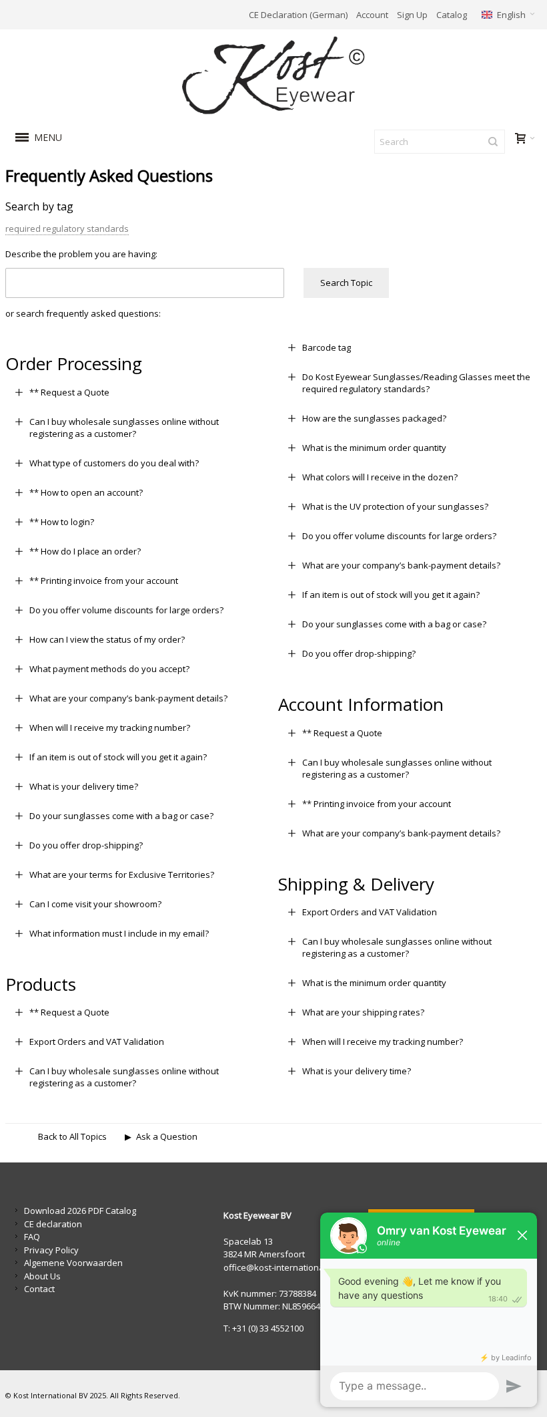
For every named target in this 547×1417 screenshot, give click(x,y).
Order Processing (73, 363)
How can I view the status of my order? (107, 639)
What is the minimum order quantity (374, 448)
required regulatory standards (67, 228)
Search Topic (346, 283)
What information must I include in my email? (119, 933)
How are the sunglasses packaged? (374, 418)
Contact (39, 1289)
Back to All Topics (72, 1136)
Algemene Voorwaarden (73, 1263)
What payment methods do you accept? (109, 669)
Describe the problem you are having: (81, 254)
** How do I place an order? (85, 551)
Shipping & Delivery (356, 884)
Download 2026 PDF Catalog (80, 1211)
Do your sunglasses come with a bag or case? (121, 816)
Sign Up (412, 15)
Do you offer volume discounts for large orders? (126, 610)
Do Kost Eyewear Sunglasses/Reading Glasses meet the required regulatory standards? (416, 383)
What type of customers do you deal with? (114, 463)
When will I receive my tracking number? (109, 728)
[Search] (493, 141)
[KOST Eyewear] (273, 76)
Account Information (361, 704)
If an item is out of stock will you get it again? (118, 757)
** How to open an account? (86, 492)
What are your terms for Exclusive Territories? (121, 875)
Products (40, 984)
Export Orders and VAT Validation (96, 1042)
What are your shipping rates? (363, 1012)
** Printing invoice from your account (103, 581)
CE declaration (53, 1224)
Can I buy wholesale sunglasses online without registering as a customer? (124, 428)
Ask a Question (166, 1136)
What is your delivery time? (83, 786)
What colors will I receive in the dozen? (380, 477)
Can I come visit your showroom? (95, 904)
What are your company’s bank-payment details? (128, 698)
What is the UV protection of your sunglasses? (395, 506)
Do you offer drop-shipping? (86, 845)
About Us (42, 1276)
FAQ (32, 1237)
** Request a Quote (69, 392)
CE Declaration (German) (298, 15)
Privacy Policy (51, 1250)
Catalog (451, 15)
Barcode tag (326, 347)
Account (372, 15)
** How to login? (61, 522)
